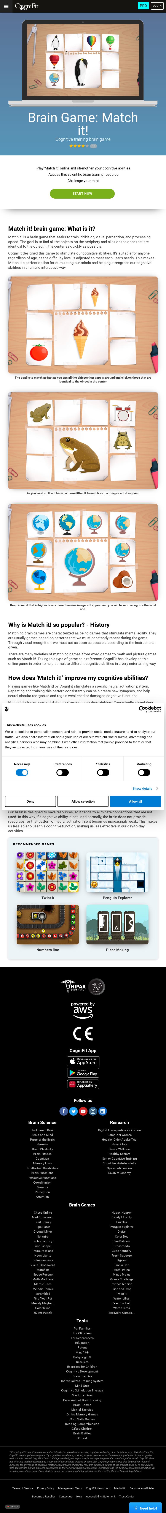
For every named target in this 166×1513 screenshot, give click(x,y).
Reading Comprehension (82, 1424)
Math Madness (42, 1279)
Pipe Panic (42, 1226)
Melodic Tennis (43, 1289)
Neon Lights (42, 1255)
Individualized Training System (82, 1381)
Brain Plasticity (42, 1149)
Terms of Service (22, 1488)
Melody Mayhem (42, 1303)
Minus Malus (122, 1274)
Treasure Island (43, 1250)
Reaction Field (121, 1303)
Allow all (135, 801)
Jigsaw (122, 1260)
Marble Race (42, 1284)
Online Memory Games (82, 1414)
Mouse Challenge (121, 1279)
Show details (142, 788)
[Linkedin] (102, 1111)
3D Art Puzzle (43, 1312)
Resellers (82, 1362)
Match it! (43, 1269)
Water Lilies (121, 1298)
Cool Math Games (82, 1419)
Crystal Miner (43, 1231)
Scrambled (42, 1293)
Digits (122, 1231)
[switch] (62, 772)
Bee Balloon (121, 1241)
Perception (42, 1192)
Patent (82, 1347)
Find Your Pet (43, 1298)
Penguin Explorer (121, 1226)
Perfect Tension (121, 1284)
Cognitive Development (82, 1371)
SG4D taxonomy (119, 1173)
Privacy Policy (45, 1488)
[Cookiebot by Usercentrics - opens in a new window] (142, 709)
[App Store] (83, 1061)
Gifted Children (82, 1428)
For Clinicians (82, 1333)
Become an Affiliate (142, 1488)
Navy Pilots (119, 1144)
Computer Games (119, 1135)
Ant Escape (43, 1246)
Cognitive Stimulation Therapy (82, 1390)
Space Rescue (43, 1274)
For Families (82, 1328)
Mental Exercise (82, 1409)
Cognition (42, 1158)
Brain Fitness (42, 1154)
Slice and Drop (122, 1289)
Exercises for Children (82, 1366)
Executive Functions (42, 1177)
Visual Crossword (42, 1265)
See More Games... (122, 1312)
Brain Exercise (82, 1376)
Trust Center (126, 1496)
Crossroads (121, 1246)
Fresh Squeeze (122, 1255)
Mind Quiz (82, 1385)
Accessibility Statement (100, 1496)
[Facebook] (63, 1111)
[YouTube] (83, 1111)
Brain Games (82, 1405)
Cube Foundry (121, 1250)
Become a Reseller (43, 1496)
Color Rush (43, 1308)
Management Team (70, 1488)
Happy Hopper (122, 1212)
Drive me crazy (43, 1260)
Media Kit (120, 1488)
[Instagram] (92, 1111)
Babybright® (82, 1357)
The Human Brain (42, 1130)
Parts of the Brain (42, 1139)
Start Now (82, 194)
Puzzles (121, 1222)
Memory (42, 1187)
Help (79, 1496)
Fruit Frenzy (43, 1222)
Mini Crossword (43, 1217)
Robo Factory (43, 1241)
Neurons (42, 1144)
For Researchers (82, 1338)
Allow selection (83, 801)
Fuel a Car (122, 1265)
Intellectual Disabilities (42, 1168)
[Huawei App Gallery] (83, 1084)
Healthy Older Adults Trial (119, 1139)
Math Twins (121, 1269)
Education (82, 1342)
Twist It (121, 1293)
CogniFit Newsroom (98, 1488)
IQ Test (82, 1438)
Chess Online (43, 1212)
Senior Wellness (119, 1149)
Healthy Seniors (119, 1154)
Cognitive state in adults (119, 1163)
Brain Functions (42, 1173)
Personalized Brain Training (82, 1400)
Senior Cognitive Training (119, 1158)
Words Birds (121, 1308)
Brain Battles (82, 1433)
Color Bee (121, 1236)
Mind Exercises (82, 1395)
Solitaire (43, 1236)
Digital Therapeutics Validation (119, 1130)
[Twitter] (73, 1111)
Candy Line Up (122, 1217)
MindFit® (82, 1352)
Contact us (65, 1496)
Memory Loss (42, 1163)
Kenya (14, 1506)
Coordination (42, 1182)
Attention (42, 1196)
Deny (30, 801)
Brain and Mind (42, 1135)
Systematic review (119, 1168)
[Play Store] (83, 1073)
